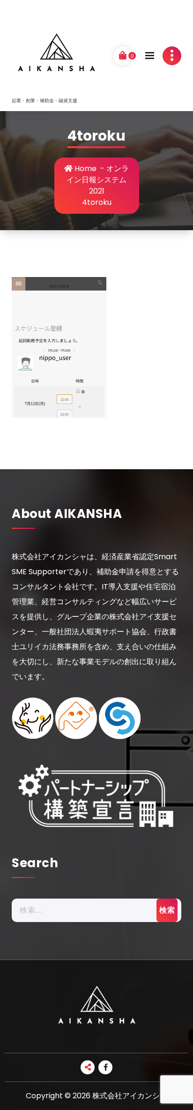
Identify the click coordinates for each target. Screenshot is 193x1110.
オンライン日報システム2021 (98, 179)
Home (84, 168)
